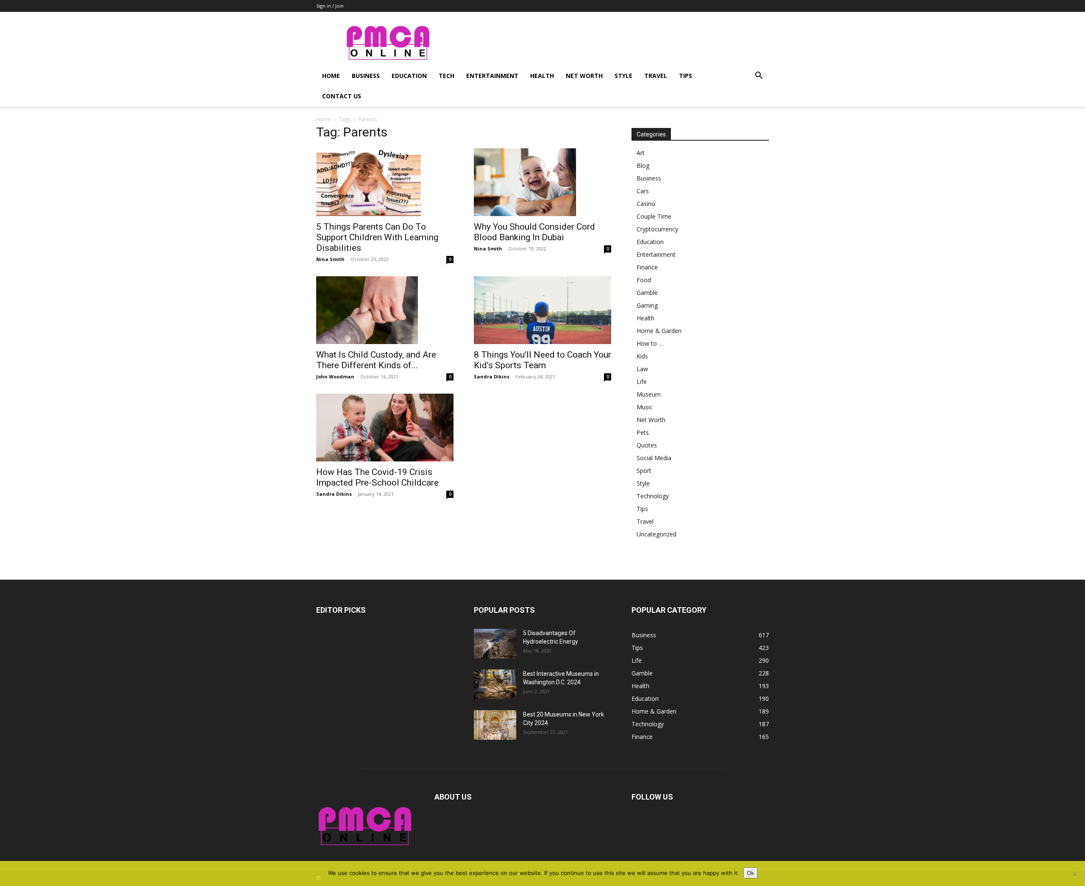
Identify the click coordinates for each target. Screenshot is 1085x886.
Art (641, 153)
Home (331, 76)
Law (642, 369)
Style (623, 76)
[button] (758, 76)
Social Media (654, 458)
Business (366, 76)
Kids (642, 356)
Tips (685, 76)
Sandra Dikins (491, 376)
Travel (655, 76)
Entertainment (492, 76)
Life (642, 382)
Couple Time (654, 216)
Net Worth (584, 76)
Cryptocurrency (657, 229)
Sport (644, 471)
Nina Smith (330, 259)
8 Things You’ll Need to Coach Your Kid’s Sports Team (542, 360)
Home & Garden (659, 331)
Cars (643, 191)
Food (644, 280)
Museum (649, 394)
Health (542, 76)
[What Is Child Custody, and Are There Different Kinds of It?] (384, 310)
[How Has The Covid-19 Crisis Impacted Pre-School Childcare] (384, 427)
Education (409, 76)
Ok (750, 872)
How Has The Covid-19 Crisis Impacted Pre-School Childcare (377, 477)
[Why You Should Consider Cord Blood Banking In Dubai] (542, 182)
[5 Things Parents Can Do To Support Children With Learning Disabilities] (384, 182)
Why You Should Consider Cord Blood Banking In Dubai (534, 232)
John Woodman (335, 376)
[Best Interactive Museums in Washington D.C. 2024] (495, 684)
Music (645, 407)
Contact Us (341, 96)
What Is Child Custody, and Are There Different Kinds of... (376, 360)
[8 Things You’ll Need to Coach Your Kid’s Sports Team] (542, 310)
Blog (643, 165)
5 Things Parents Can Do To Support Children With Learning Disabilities (377, 237)
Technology (653, 496)
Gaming (647, 305)
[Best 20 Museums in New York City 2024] (495, 725)
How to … (650, 343)
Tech (446, 76)
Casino (646, 204)
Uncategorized (656, 534)
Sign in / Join (330, 6)
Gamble (647, 293)
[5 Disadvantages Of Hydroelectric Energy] (495, 643)
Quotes (647, 445)
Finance (647, 267)
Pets (643, 432)
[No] (1074, 873)
